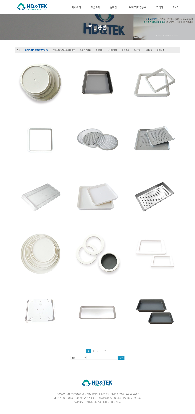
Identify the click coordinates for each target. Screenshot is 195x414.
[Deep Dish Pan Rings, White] (97, 254)
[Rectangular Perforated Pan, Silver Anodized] (154, 196)
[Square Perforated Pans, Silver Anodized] (154, 139)
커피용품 (160, 50)
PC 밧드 (137, 50)
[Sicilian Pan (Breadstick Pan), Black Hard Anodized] (154, 311)
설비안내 (114, 7)
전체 (18, 50)
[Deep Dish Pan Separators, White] (40, 254)
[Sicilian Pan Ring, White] (154, 254)
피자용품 (99, 50)
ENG (175, 7)
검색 (121, 357)
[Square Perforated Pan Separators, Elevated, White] (97, 196)
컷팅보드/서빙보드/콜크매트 (64, 50)
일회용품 (148, 50)
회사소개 (76, 7)
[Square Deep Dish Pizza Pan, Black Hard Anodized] (97, 82)
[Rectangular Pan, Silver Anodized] (97, 311)
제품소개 (95, 7)
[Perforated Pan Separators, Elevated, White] (40, 82)
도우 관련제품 (85, 50)
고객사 (159, 7)
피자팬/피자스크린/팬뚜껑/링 (36, 50)
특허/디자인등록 (137, 7)
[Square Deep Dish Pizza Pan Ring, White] (40, 139)
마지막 (104, 350)
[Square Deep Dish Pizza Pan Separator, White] (40, 311)
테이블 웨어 (112, 50)
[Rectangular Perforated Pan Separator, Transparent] (40, 196)
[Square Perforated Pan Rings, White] (154, 82)
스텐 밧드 (125, 50)
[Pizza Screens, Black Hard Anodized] (97, 139)
